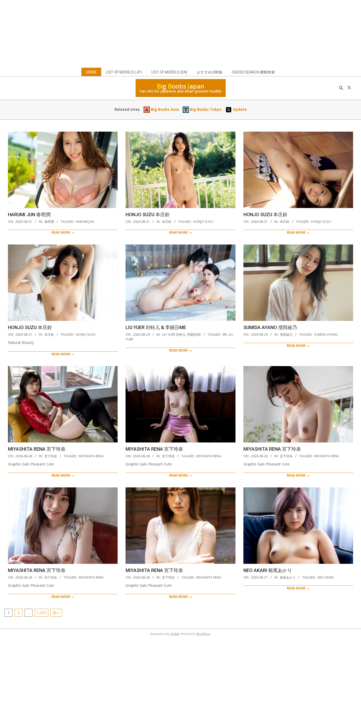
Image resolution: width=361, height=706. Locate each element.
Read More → (63, 232)
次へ (56, 612)
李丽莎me (194, 334)
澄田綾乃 (286, 334)
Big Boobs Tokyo (205, 109)
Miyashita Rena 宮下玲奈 (37, 449)
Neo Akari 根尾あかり (267, 570)
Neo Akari (325, 577)
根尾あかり (288, 577)
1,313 (41, 612)
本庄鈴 (167, 221)
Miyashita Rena (91, 456)
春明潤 (49, 221)
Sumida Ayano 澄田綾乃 (270, 327)
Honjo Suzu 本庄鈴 (148, 214)
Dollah (174, 633)
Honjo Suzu (203, 221)
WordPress (203, 633)
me (225, 334)
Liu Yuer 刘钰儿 (174, 334)
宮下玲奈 (50, 456)
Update (239, 109)
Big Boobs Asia (164, 109)
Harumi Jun (85, 221)
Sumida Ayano (326, 334)
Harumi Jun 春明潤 (29, 214)
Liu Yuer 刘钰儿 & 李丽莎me (156, 327)
